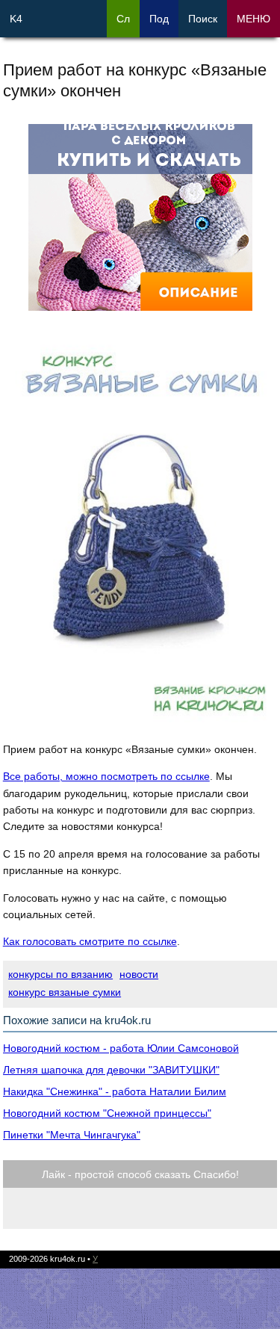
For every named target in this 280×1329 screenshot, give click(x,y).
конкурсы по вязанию (60, 974)
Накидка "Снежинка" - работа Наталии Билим (114, 1091)
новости (138, 974)
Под (159, 19)
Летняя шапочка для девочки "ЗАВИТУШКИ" (111, 1070)
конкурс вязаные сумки (64, 992)
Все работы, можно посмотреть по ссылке (106, 776)
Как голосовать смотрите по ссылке (90, 941)
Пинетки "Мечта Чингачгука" (71, 1135)
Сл (123, 19)
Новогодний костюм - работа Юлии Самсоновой (121, 1048)
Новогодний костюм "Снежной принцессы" (107, 1113)
